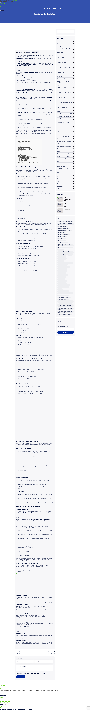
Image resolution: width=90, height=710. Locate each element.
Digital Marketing (60, 72)
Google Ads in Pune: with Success (23, 163)
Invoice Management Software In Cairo (64, 113)
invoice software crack (62, 268)
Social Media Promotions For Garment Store (64, 172)
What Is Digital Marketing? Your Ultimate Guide (65, 309)
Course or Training (60, 57)
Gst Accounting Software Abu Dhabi (64, 92)
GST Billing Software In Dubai (63, 99)
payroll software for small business (64, 146)
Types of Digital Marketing (63, 295)
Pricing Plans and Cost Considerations (25, 149)
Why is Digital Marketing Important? (64, 314)
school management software (63, 285)
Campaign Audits (23, 161)
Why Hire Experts (21, 142)
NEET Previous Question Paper (63, 136)
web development (60, 188)
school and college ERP (61, 158)
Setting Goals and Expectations (24, 158)
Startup (58, 178)
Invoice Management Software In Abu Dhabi (64, 110)
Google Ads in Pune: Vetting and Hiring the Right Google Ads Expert (30, 154)
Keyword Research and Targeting (24, 147)
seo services (59, 163)
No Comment (19, 52)
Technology (59, 183)
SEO (58, 161)
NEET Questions (60, 138)
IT (57, 126)
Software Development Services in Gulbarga (64, 175)
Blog (60, 8)
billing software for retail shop (63, 234)
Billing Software (60, 52)
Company (54, 8)
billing (70, 230)
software (60, 289)
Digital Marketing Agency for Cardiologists (62, 75)
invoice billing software (62, 264)
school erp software (61, 283)
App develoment (60, 43)
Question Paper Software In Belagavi (64, 153)
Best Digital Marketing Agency (63, 46)
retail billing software (62, 281)
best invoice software (62, 230)
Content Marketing (61, 238)
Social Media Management (62, 168)
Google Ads (37, 130)
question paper (61, 279)
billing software (61, 232)
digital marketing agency (62, 242)
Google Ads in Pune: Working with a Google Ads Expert (28, 157)
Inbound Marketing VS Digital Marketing (65, 262)
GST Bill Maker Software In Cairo (63, 94)
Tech (58, 181)
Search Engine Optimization (63, 287)
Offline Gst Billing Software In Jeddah (64, 141)
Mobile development (61, 131)
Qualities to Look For (22, 155)
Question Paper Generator (62, 148)
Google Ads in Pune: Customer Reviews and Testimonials (28, 162)
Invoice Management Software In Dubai (65, 116)
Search (59, 31)
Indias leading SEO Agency (62, 104)
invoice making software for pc (63, 266)
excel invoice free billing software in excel (64, 252)
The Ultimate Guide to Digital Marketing (65, 293)
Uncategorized (60, 186)
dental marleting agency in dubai (63, 67)
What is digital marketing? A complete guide (65, 302)
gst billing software (61, 97)
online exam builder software (62, 143)
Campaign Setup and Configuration (25, 146)
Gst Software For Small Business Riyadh (65, 102)
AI (57, 41)
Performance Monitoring (24, 160)
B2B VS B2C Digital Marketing (63, 228)
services (42, 224)
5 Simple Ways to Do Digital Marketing (65, 221)
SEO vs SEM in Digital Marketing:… (67, 200)
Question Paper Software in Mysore (64, 156)
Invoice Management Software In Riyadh (63, 123)
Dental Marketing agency (62, 62)
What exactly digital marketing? (64, 297)
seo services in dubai (61, 166)
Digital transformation (61, 87)
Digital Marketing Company (62, 78)
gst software (60, 260)
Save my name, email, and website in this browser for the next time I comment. (31, 673)
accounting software (62, 226)
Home (44, 8)
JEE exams (59, 128)
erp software (60, 249)
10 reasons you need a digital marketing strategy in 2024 (65, 224)
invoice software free (62, 270)
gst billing (70, 254)
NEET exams (59, 133)
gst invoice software (62, 258)
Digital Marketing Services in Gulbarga (65, 247)
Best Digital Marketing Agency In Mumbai (63, 49)
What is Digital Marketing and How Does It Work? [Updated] (65, 312)
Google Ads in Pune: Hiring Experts (23, 141)
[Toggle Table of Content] (40, 140)
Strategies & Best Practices (63, 291)
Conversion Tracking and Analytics (25, 148)
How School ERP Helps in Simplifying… (68, 211)
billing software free (62, 236)
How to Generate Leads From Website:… (69, 206)
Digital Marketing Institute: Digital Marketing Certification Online (64, 245)
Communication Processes (24, 159)
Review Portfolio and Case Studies (25, 156)
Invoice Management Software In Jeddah (63, 119)
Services (48, 8)
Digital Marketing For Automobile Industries (63, 82)
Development (59, 69)
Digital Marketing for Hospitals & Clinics (65, 85)
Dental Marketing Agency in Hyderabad (65, 64)
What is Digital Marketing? (63, 299)
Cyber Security (60, 59)
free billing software (62, 254)
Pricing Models (21, 150)
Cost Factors (21, 151)
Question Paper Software (62, 151)
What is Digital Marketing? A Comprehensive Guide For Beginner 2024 (64, 305)
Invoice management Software (63, 107)
